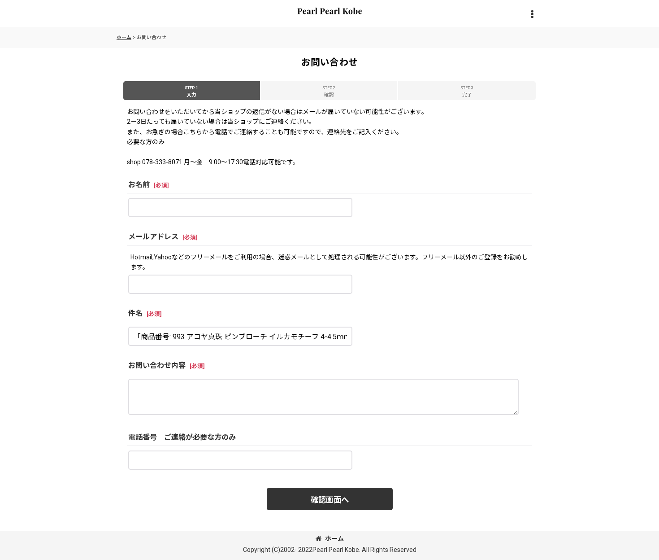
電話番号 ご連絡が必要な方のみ (182, 437)
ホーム (334, 538)
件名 (135, 313)
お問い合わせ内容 (157, 365)
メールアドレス (153, 236)
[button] (532, 15)
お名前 (139, 184)
